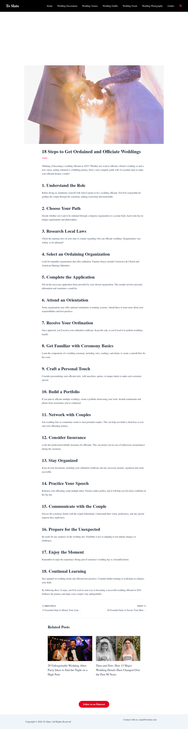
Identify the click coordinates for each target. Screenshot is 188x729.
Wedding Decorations (67, 5)
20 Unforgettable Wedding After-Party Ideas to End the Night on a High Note (67, 670)
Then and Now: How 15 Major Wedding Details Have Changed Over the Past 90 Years (118, 670)
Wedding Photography (152, 5)
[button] (180, 6)
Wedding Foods (130, 5)
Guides (171, 5)
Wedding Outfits (110, 5)
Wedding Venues (90, 5)
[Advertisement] (94, 33)
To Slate (12, 6)
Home (50, 5)
